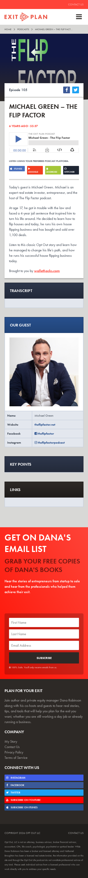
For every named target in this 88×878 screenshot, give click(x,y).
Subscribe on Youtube (25, 800)
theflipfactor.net (45, 424)
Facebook (17, 785)
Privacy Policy (14, 752)
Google (33, 171)
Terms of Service (16, 757)
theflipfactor (45, 433)
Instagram (17, 778)
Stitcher (69, 171)
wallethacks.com (47, 270)
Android (51, 171)
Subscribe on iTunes (23, 807)
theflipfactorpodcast (51, 442)
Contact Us (75, 4)
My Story (11, 741)
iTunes (17, 168)
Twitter (15, 792)
